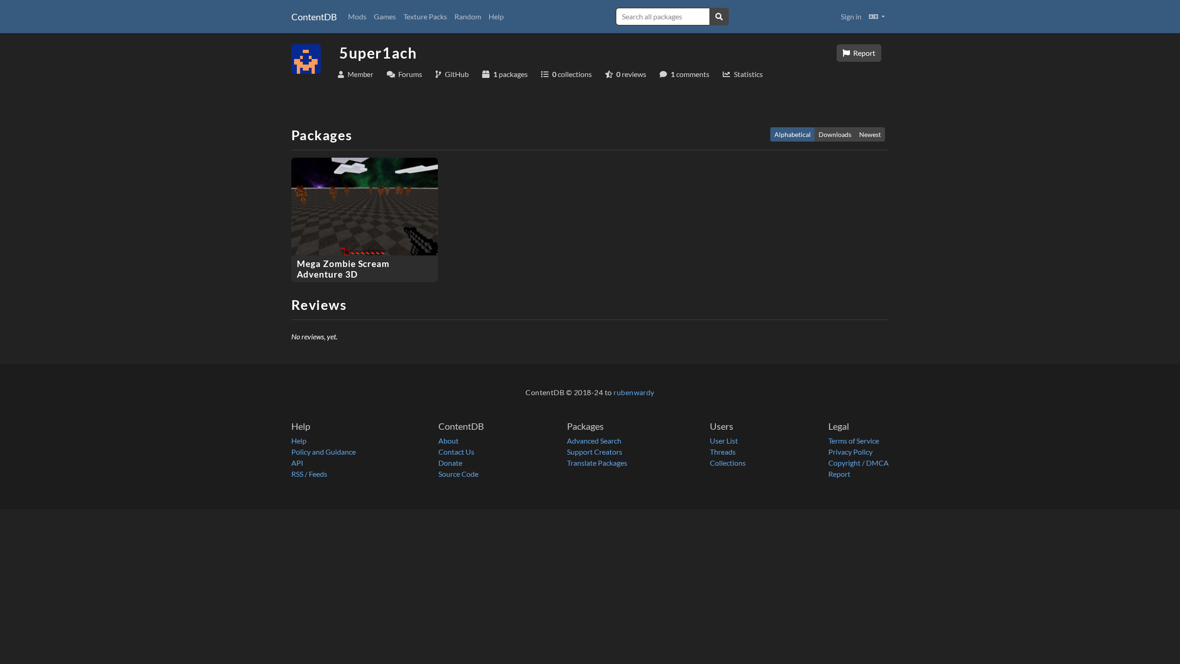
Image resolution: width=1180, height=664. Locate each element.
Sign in (851, 16)
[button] (877, 16)
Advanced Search (594, 440)
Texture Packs (425, 16)
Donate (450, 462)
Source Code (458, 473)
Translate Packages (597, 462)
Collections (728, 462)
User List (724, 440)
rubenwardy (634, 392)
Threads (723, 451)
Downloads (835, 134)
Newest (870, 134)
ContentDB (314, 16)
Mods (357, 16)
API (297, 462)
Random (467, 16)
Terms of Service (853, 440)
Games (385, 16)
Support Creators (594, 451)
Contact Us (456, 451)
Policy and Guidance (323, 451)
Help (496, 16)
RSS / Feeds (309, 473)
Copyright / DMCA (858, 462)
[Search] (719, 16)
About (448, 440)
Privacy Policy (850, 451)
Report (863, 52)
